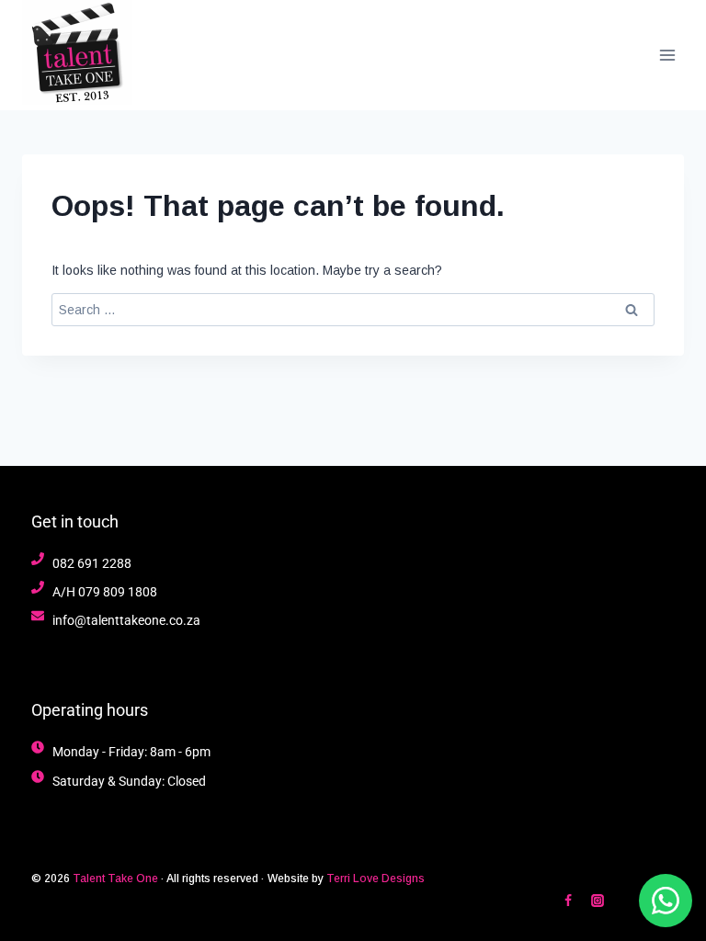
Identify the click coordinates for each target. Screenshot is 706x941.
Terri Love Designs (375, 878)
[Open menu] (667, 54)
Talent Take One (115, 878)
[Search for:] (353, 309)
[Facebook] (568, 900)
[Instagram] (597, 900)
